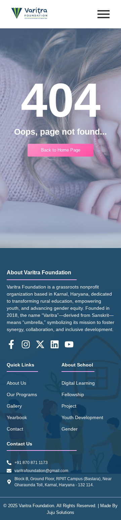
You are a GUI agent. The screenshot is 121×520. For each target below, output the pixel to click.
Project (69, 406)
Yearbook (17, 417)
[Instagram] (25, 344)
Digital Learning (78, 383)
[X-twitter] (40, 344)
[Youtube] (69, 344)
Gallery (14, 406)
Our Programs (22, 394)
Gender (70, 429)
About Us (16, 383)
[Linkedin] (54, 344)
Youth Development (82, 417)
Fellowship (73, 394)
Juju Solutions (60, 512)
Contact (15, 429)
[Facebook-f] (11, 344)
